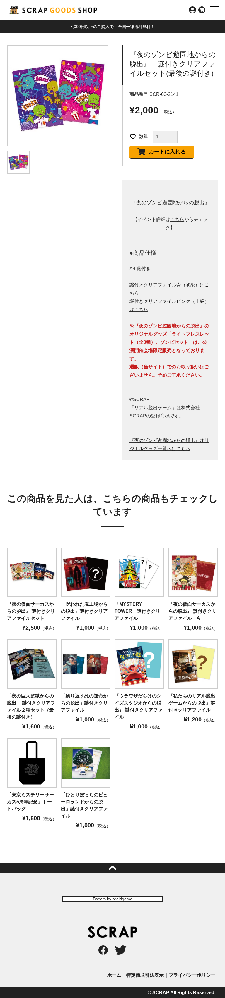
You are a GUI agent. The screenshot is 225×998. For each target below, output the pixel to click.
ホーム (114, 975)
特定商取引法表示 (145, 975)
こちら (177, 219)
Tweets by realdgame (112, 899)
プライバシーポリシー (192, 975)
